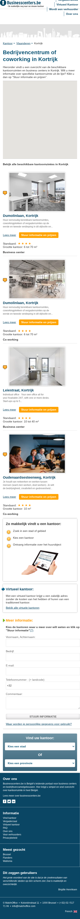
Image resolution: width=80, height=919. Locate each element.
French (68, 911)
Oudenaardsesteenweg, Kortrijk (29, 477)
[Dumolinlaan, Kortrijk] (37, 191)
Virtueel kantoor (11, 824)
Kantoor (8, 43)
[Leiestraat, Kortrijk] (37, 366)
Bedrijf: (10, 651)
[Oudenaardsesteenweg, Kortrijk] (37, 453)
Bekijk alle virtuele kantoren (22, 607)
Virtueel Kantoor (67, 4)
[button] (9, 132)
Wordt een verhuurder (63, 9)
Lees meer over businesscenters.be (22, 795)
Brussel (7, 854)
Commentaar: (14, 694)
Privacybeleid (10, 838)
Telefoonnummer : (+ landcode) (25, 679)
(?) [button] (31, 630)
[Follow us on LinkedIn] (13, 801)
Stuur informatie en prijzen (38, 235)
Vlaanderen (23, 43)
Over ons (72, 13)
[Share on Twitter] (9, 801)
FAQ (5, 828)
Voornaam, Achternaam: (21, 637)
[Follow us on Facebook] (4, 801)
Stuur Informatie (43, 716)
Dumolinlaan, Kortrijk (20, 216)
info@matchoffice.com (23, 906)
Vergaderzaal (10, 821)
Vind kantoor (9, 818)
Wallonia (7, 861)
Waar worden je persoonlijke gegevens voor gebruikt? (39, 724)
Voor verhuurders (12, 834)
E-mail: (10, 665)
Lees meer (9, 235)
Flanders (7, 857)
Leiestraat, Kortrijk (18, 390)
